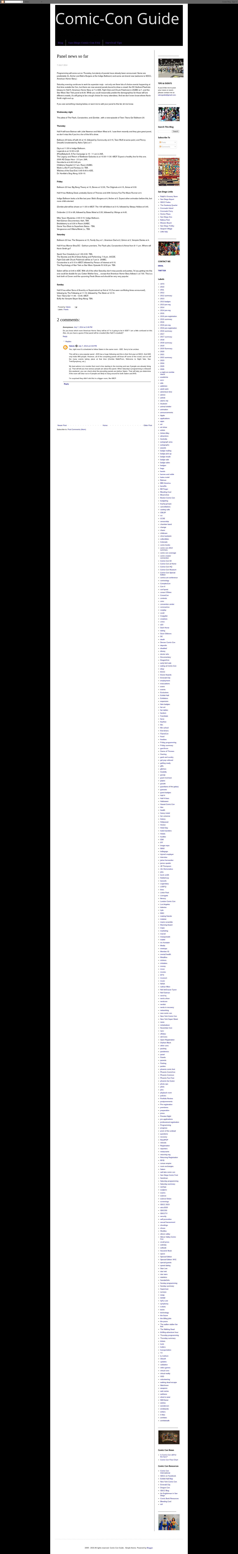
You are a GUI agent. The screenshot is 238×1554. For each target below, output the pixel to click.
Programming (165, 1125)
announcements (166, 412)
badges (163, 465)
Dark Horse (164, 628)
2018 (162, 340)
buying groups (165, 504)
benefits (163, 486)
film (161, 725)
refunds (163, 1143)
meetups (163, 948)
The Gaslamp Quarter (169, 205)
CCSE (162, 518)
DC (161, 636)
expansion (164, 701)
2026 (162, 369)
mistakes (163, 963)
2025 (162, 366)
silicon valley (165, 1234)
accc (162, 380)
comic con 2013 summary (166, 549)
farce (162, 719)
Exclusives (164, 692)
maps (162, 928)
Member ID (164, 951)
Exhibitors (164, 698)
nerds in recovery (167, 1007)
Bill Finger (164, 489)
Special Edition (166, 1257)
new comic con (166, 1013)
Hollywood (164, 822)
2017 (162, 334)
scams (162, 1193)
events (162, 689)
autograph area (166, 442)
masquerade (165, 937)
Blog (60, 42)
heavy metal (165, 813)
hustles (163, 837)
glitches (163, 769)
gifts (162, 766)
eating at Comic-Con (168, 666)
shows (162, 1228)
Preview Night (165, 1116)
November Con (166, 1028)
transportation (165, 1350)
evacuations (165, 684)
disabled (163, 648)
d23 (161, 625)
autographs (164, 445)
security (163, 1216)
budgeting (164, 501)
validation (164, 1365)
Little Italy (164, 232)
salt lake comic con (167, 1172)
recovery (163, 1137)
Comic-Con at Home (168, 564)
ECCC (162, 672)
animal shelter (165, 407)
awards (163, 448)
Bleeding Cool (165, 492)
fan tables (164, 710)
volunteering (165, 1379)
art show (163, 427)
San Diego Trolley (167, 226)
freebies (163, 739)
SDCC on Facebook (168, 1476)
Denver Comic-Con (167, 642)
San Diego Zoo (166, 217)
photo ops (164, 1084)
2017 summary (166, 337)
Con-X (162, 586)
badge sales (165, 463)
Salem (162, 1169)
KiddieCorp (164, 878)
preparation (164, 1110)
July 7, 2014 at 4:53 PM (87, 346)
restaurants (164, 1152)
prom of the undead (168, 1131)
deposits (163, 645)
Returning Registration (169, 1157)
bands (162, 471)
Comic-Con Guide (117, 18)
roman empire (165, 1163)
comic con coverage (168, 553)
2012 (162, 293)
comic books (165, 545)
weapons (163, 1388)
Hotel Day (164, 828)
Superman (164, 1289)
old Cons (163, 1037)
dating (162, 631)
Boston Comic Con (167, 498)
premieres (164, 1107)
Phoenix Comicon (167, 1075)
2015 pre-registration (168, 316)
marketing (164, 931)
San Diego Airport (167, 199)
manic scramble (166, 922)
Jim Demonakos (166, 869)
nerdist (163, 1004)
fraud (162, 736)
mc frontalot (165, 943)
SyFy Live (164, 1301)
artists (162, 430)
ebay (162, 669)
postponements (166, 1101)
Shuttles (163, 1231)
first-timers (164, 731)
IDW (162, 840)
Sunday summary (167, 1286)
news (162, 1022)
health (162, 810)
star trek (163, 1271)
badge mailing (165, 451)
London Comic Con (167, 901)
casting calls (165, 510)
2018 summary (166, 343)
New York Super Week (169, 1019)
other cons (164, 1046)
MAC (162, 913)
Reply (65, 336)
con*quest (164, 589)
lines (162, 890)
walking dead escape (168, 1382)
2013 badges (165, 302)
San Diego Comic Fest (169, 1175)
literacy (163, 898)
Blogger (150, 1548)
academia (164, 377)
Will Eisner (164, 1400)
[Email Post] (76, 307)
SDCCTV (163, 1213)
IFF (161, 842)
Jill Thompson (165, 866)
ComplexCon (165, 583)
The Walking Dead (167, 1329)
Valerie (72, 346)
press (162, 1113)
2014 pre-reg (165, 310)
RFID (162, 1160)
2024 (162, 363)
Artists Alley (164, 433)
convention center (167, 604)
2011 (162, 290)
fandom (163, 713)
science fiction (165, 1199)
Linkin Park (164, 893)
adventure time (166, 392)
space (162, 1254)
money (163, 966)
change (163, 527)
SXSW (162, 1298)
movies (163, 972)
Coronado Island (166, 208)
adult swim (164, 389)
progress (163, 1128)
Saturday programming (169, 1181)
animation (164, 409)
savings (163, 1187)
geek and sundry (166, 757)
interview (163, 857)
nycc (162, 1031)
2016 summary (166, 331)
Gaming (163, 754)
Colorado (163, 542)
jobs (162, 872)
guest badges (165, 793)
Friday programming (168, 742)
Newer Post (62, 425)
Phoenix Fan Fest (167, 1078)
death (162, 639)
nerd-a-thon (165, 998)
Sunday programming (168, 1283)
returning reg (165, 1155)
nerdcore (163, 1001)
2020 (162, 351)
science (163, 1196)
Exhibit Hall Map (166, 1479)
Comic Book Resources (169, 1498)
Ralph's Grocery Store (169, 196)
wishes (163, 1403)
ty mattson (164, 1356)
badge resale (165, 457)
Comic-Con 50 (166, 561)
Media (162, 945)
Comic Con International (165, 1472)
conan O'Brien (165, 592)
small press (164, 1242)
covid (162, 613)
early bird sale (165, 663)
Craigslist (163, 616)
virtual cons (164, 1371)
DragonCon (164, 660)
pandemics (164, 1051)
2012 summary (166, 296)
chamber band (166, 524)
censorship (164, 521)
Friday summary (166, 745)
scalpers (163, 1190)
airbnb (162, 398)
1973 (162, 284)
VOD (162, 1376)
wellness (163, 1394)
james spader (165, 863)
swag (162, 1295)
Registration (165, 1146)
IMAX (162, 848)
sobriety (163, 1245)
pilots (162, 1087)
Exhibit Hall (164, 695)
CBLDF (163, 513)
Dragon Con (165, 1488)
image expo (164, 845)
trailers (163, 1347)
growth (163, 784)
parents (163, 1060)
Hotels (162, 834)
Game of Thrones (167, 751)
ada (161, 383)
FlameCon (164, 734)
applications (165, 418)
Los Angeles (165, 904)
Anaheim (163, 404)
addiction (163, 386)
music (162, 981)
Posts (163, 142)
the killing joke (165, 1318)
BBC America (165, 483)
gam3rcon (164, 748)
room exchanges (166, 1166)
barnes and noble (167, 474)
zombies (163, 1418)
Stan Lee (163, 1268)
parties (163, 1066)
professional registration (169, 1122)
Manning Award (166, 925)
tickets (162, 1341)
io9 (161, 1504)
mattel (162, 940)
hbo (161, 807)
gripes (162, 781)
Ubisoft (163, 1359)
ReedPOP (164, 1140)
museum (163, 978)
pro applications (166, 1119)
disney (162, 651)
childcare (163, 533)
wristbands (164, 1409)
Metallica (163, 957)
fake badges (165, 704)
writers (162, 1412)
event (162, 687)
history (162, 819)
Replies (68, 341)
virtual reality (165, 1373)
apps (162, 421)
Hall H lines (164, 798)
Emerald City (165, 678)
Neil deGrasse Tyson (168, 990)
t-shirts (163, 1307)
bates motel (164, 477)
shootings (164, 1225)
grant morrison (166, 778)
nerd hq (163, 996)
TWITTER (162, 271)
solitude (163, 1248)
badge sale (164, 460)
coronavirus (164, 607)
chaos (162, 530)
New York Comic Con (168, 1016)
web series (164, 1391)
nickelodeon (165, 1025)
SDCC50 (163, 1210)
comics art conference (169, 578)
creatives (163, 619)
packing (163, 1049)
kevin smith (164, 875)
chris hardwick (165, 536)
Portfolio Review (166, 1098)
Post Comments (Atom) (77, 429)
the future (164, 1315)
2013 (162, 299)
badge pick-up (165, 454)
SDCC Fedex (165, 202)
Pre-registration (166, 1104)
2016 (162, 322)
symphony (164, 1304)
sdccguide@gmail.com (167, 95)
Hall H (162, 795)
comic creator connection (165, 557)
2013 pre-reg (165, 304)
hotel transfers (166, 831)
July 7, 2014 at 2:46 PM (83, 327)
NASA (162, 984)
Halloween (164, 801)
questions (164, 1134)
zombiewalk (164, 1421)
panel (162, 1054)
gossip (162, 775)
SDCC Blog (164, 1491)
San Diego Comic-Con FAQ (84, 42)
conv (162, 601)
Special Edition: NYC (168, 1260)
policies (163, 1096)
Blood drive (164, 495)
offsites (163, 1034)
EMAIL (161, 266)
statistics (163, 1277)
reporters (163, 1149)
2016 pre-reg (165, 325)
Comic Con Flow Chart (169, 1460)
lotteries (163, 907)
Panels (66, 309)
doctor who (164, 654)
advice (162, 395)
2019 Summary (166, 349)
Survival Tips (113, 42)
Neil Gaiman (165, 993)
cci (161, 515)
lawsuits (163, 881)
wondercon (164, 1406)
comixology (164, 581)
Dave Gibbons (165, 634)
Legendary (164, 884)
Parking (163, 1063)
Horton (163, 825)
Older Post (148, 425)
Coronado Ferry (166, 211)
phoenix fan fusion (167, 1081)
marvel (163, 934)
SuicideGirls (165, 1280)
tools (162, 1344)
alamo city (164, 401)
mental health (165, 954)
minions (163, 960)
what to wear (165, 1397)
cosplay (163, 610)
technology (164, 1313)
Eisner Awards (165, 675)
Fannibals (164, 716)
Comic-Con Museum (168, 570)
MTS (162, 975)
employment (165, 681)
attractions (164, 436)
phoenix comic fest (167, 1069)
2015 (162, 313)
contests (163, 598)
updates (163, 1362)
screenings (164, 1202)
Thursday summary (168, 1338)
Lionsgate (164, 896)
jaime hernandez (166, 860)
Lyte (162, 910)
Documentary (165, 657)
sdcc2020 (164, 1207)
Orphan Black (165, 1043)
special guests (165, 1262)
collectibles (164, 539)
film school (164, 728)
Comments (165, 147)
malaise (163, 919)
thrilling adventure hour (169, 1332)
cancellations (165, 507)
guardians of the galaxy (169, 787)
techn (162, 1310)
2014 (162, 307)
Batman (163, 480)
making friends (166, 916)
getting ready (165, 763)
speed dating (165, 1265)
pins (162, 1090)
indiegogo (164, 851)
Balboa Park (165, 220)
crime (162, 622)
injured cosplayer (167, 854)
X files (162, 1415)
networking (164, 1010)
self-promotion (166, 1219)
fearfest (163, 722)
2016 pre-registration (168, 328)
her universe (165, 816)
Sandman (164, 1178)
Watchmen (164, 1385)
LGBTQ (163, 887)
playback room (166, 1093)
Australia (163, 439)
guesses (163, 790)
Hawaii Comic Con (167, 804)
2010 (162, 287)
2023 (162, 360)
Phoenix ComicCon (167, 1072)
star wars (163, 1274)
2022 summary (166, 357)
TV (161, 1353)
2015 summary (166, 319)
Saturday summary (167, 1184)
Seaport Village (166, 229)
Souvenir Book (166, 1251)
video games (165, 1368)
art (161, 424)
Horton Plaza (165, 214)
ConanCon (164, 595)
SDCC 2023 (165, 1204)
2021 (162, 354)
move (162, 969)
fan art (162, 707)
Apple (162, 415)
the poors (164, 1321)
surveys (163, 1292)
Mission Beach (166, 223)
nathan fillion (165, 987)
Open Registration (167, 1040)
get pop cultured (166, 760)
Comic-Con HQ (166, 567)
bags (162, 468)
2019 (162, 346)
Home (105, 425)
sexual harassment (167, 1222)
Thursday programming (169, 1335)
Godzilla (163, 772)
